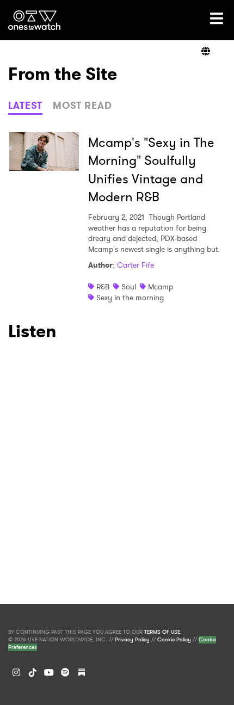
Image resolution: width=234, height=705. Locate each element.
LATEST (25, 105)
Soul (128, 286)
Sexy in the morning (130, 297)
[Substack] (81, 672)
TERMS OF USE (162, 632)
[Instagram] (16, 672)
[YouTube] (49, 672)
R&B (102, 286)
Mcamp (160, 286)
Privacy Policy (132, 640)
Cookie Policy (174, 640)
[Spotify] (65, 672)
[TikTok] (32, 672)
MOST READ (82, 105)
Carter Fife (135, 264)
